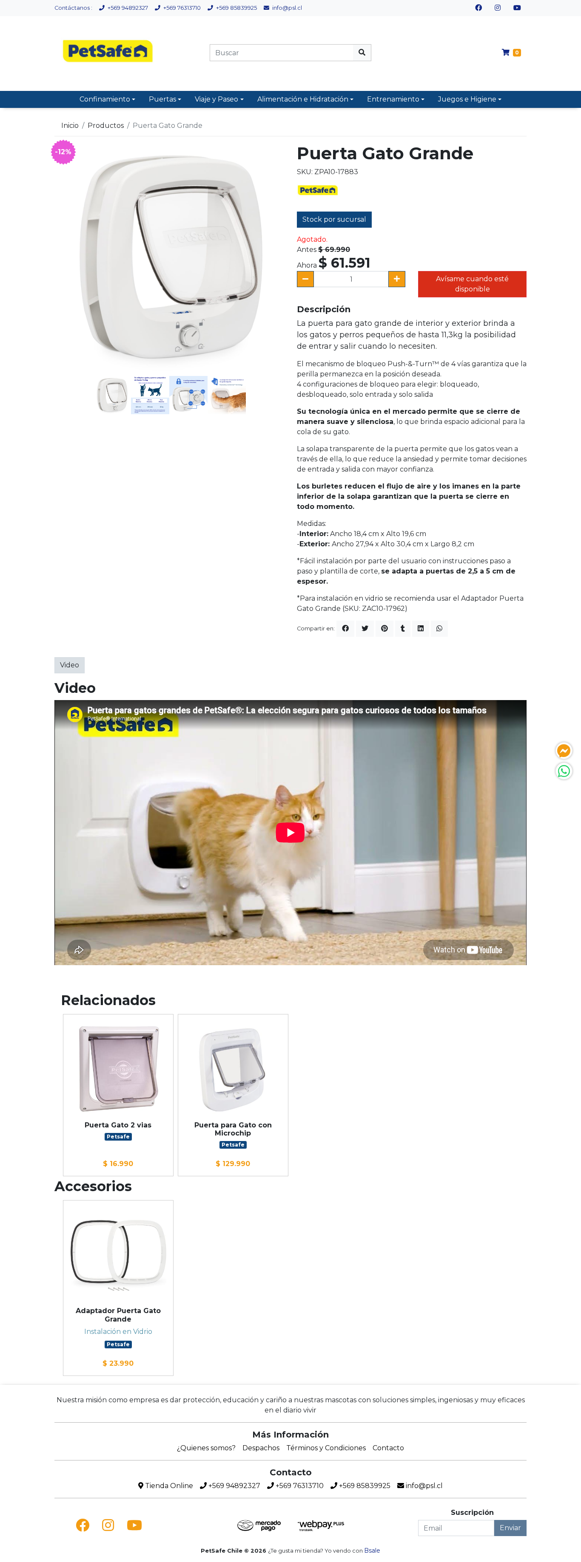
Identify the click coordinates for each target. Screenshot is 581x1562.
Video (69, 665)
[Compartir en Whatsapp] (439, 629)
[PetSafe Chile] (109, 53)
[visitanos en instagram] (497, 8)
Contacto (388, 1448)
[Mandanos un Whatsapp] (563, 771)
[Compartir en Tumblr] (402, 629)
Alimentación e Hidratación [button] (302, 99)
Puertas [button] (162, 99)
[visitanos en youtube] (517, 8)
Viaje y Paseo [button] (216, 99)
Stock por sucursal (334, 219)
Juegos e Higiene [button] (467, 99)
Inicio (70, 125)
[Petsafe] (318, 190)
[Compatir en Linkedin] (420, 629)
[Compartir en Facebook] (345, 629)
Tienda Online (168, 1486)
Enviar (510, 1528)
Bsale (372, 1550)
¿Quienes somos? (206, 1448)
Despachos (260, 1448)
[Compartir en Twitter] (365, 629)
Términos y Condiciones (326, 1448)
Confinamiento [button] (105, 99)
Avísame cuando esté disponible (472, 284)
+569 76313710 (181, 8)
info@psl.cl (286, 8)
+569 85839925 (236, 8)
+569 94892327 (127, 8)
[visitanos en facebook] (478, 8)
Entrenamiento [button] (393, 99)
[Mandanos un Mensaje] (563, 750)
